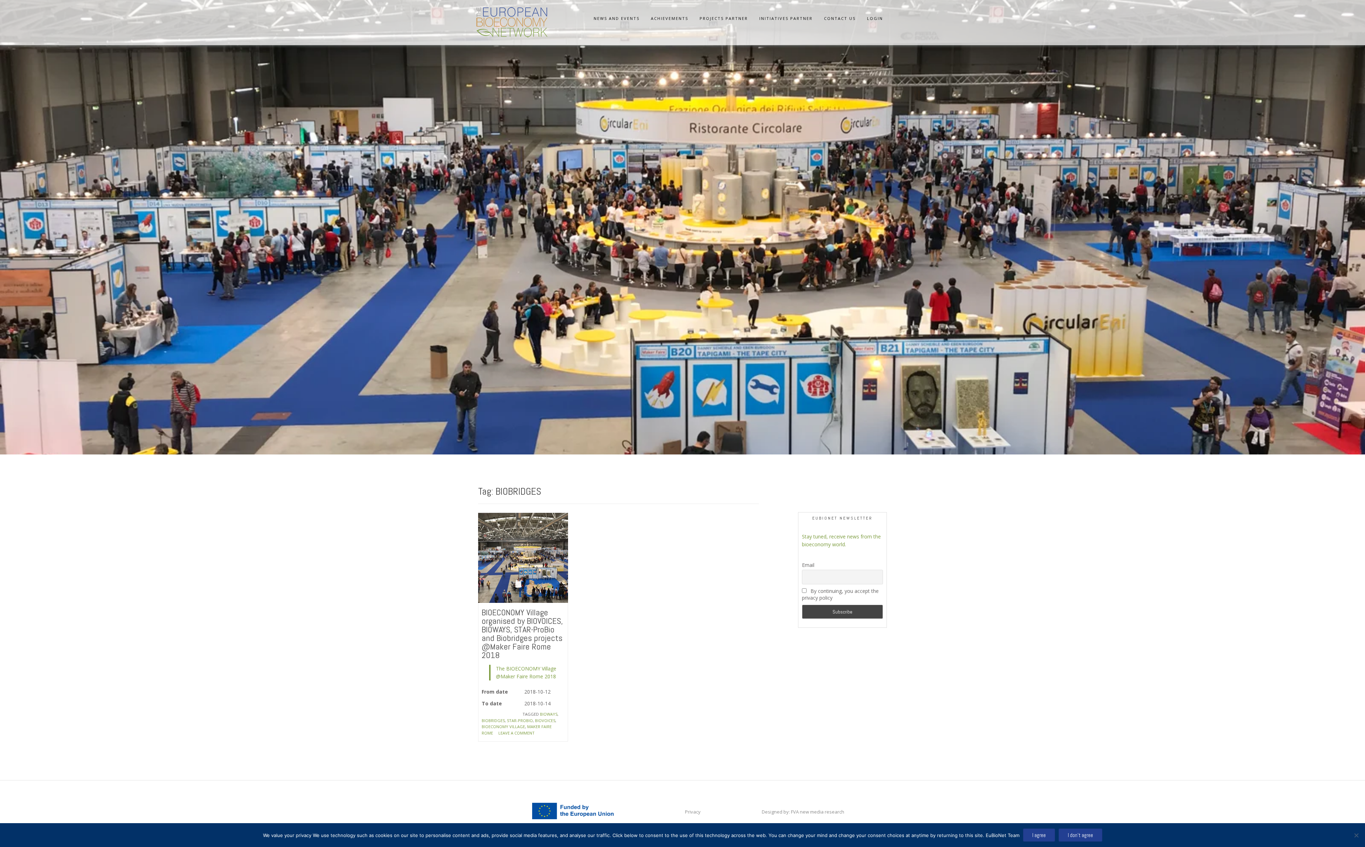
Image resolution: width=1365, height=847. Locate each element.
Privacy (693, 812)
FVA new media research (817, 812)
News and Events (616, 18)
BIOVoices (545, 720)
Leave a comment (516, 733)
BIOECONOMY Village (503, 726)
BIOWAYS (548, 714)
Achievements (669, 18)
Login (875, 18)
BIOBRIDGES (493, 720)
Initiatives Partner (786, 18)
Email (808, 565)
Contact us (840, 18)
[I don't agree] (1356, 835)
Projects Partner (724, 18)
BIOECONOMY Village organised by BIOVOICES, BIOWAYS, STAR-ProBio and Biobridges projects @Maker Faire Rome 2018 (522, 634)
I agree (1039, 835)
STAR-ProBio (520, 720)
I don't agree (1080, 835)
